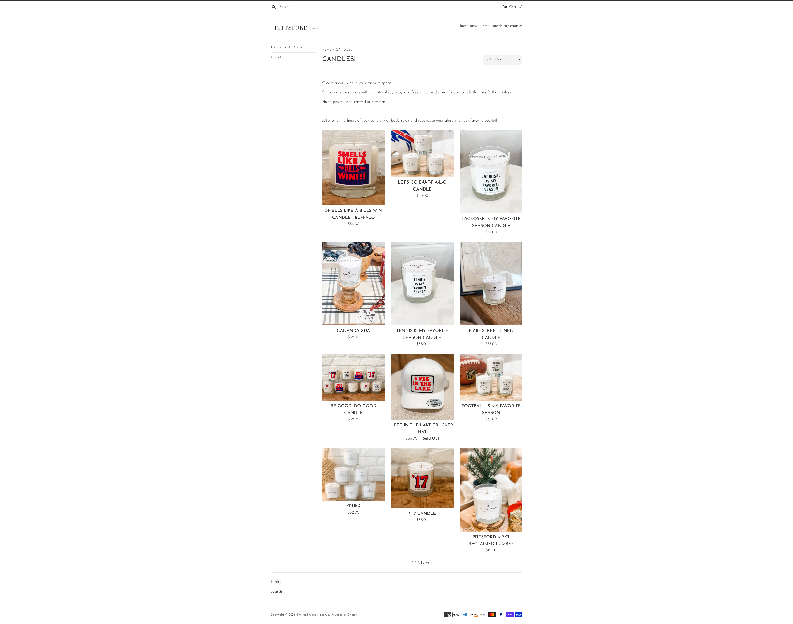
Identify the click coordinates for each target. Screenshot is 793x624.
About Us (277, 57)
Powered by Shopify (344, 614)
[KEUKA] (353, 474)
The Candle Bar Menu (286, 47)
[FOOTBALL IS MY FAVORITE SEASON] (491, 377)
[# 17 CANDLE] (422, 478)
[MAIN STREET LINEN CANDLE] (491, 283)
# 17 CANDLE (422, 514)
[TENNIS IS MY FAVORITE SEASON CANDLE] (422, 283)
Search (276, 592)
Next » (427, 563)
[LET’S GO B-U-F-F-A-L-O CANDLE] (422, 153)
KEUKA (353, 506)
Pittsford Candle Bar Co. (313, 614)
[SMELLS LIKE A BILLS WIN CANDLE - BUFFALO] (353, 167)
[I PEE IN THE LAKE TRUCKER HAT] (422, 387)
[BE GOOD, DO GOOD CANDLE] (353, 377)
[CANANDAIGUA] (353, 283)
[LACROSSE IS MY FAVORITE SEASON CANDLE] (491, 171)
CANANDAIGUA (353, 331)
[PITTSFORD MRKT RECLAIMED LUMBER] (491, 490)
